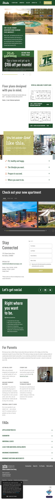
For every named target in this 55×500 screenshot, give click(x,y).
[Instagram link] (45, 290)
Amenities (22, 2)
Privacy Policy (4, 480)
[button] (27, 161)
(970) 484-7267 (6, 262)
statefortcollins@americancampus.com (12, 264)
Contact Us (34, 2)
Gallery (28, 2)
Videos (15, 198)
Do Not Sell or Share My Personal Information (21, 480)
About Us (35, 466)
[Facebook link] (40, 290)
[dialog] (12, 490)
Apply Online (48, 3)
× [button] (21, 482)
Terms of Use (10, 480)
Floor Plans (15, 2)
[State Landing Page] (5, 2)
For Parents (42, 466)
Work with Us (50, 466)
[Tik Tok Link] (50, 290)
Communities (28, 466)
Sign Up (41, 271)
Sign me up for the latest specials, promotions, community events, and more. (41, 265)
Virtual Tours (10, 198)
